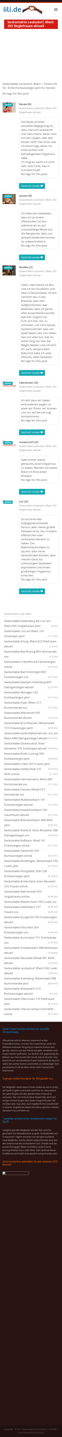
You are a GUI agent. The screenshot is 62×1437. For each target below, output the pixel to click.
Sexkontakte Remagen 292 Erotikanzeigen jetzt (31, 694)
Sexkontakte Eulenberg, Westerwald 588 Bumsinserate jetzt (31, 980)
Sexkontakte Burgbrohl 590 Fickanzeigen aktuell (31, 919)
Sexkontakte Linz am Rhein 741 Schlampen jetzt (31, 633)
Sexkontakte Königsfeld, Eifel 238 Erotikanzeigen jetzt (31, 873)
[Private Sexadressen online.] (22, 9)
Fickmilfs (53, 1429)
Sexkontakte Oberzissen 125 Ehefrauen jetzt (31, 1001)
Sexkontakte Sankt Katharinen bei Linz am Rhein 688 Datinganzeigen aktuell (31, 735)
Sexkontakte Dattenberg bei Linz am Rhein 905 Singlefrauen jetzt (31, 623)
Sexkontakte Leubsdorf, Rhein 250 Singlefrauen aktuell (38, 110)
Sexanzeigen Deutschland (34, 1429)
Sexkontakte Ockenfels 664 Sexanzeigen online (31, 664)
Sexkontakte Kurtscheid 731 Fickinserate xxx (31, 940)
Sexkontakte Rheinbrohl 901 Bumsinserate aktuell (31, 715)
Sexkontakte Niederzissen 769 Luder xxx (31, 902)
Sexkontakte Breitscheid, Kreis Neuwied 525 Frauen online (31, 883)
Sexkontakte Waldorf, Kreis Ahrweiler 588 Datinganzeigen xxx (31, 832)
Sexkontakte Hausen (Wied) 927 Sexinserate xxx (31, 791)
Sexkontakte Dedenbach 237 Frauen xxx (31, 909)
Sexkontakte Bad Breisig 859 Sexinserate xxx (31, 654)
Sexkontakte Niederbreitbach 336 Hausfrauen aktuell (31, 812)
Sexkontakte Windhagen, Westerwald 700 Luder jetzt (31, 863)
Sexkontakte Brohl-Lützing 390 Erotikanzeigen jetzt (31, 756)
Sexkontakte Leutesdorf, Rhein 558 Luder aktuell (31, 970)
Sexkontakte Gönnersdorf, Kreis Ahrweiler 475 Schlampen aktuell (31, 745)
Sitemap (40, 1432)
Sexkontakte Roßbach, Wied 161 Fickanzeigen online (31, 843)
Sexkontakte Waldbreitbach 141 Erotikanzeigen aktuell (31, 802)
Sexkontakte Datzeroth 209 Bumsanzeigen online (31, 853)
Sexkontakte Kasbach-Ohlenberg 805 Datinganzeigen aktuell (31, 684)
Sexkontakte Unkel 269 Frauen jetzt (31, 764)
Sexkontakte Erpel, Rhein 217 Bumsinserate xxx (31, 705)
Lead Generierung (27, 1432)
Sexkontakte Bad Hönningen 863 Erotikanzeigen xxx (31, 674)
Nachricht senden (31, 185)
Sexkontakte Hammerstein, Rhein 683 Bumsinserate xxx (31, 781)
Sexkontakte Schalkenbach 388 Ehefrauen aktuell (31, 950)
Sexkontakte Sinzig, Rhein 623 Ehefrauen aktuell (31, 643)
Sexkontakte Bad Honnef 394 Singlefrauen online (31, 894)
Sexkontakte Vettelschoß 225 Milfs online (31, 771)
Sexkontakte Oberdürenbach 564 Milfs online (31, 1011)
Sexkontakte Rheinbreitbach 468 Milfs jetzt (31, 822)
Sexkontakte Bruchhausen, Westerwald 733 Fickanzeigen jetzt (31, 725)
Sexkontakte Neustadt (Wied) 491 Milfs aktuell (31, 960)
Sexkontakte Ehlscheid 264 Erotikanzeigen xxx (31, 929)
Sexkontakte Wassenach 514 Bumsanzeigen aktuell (31, 991)
